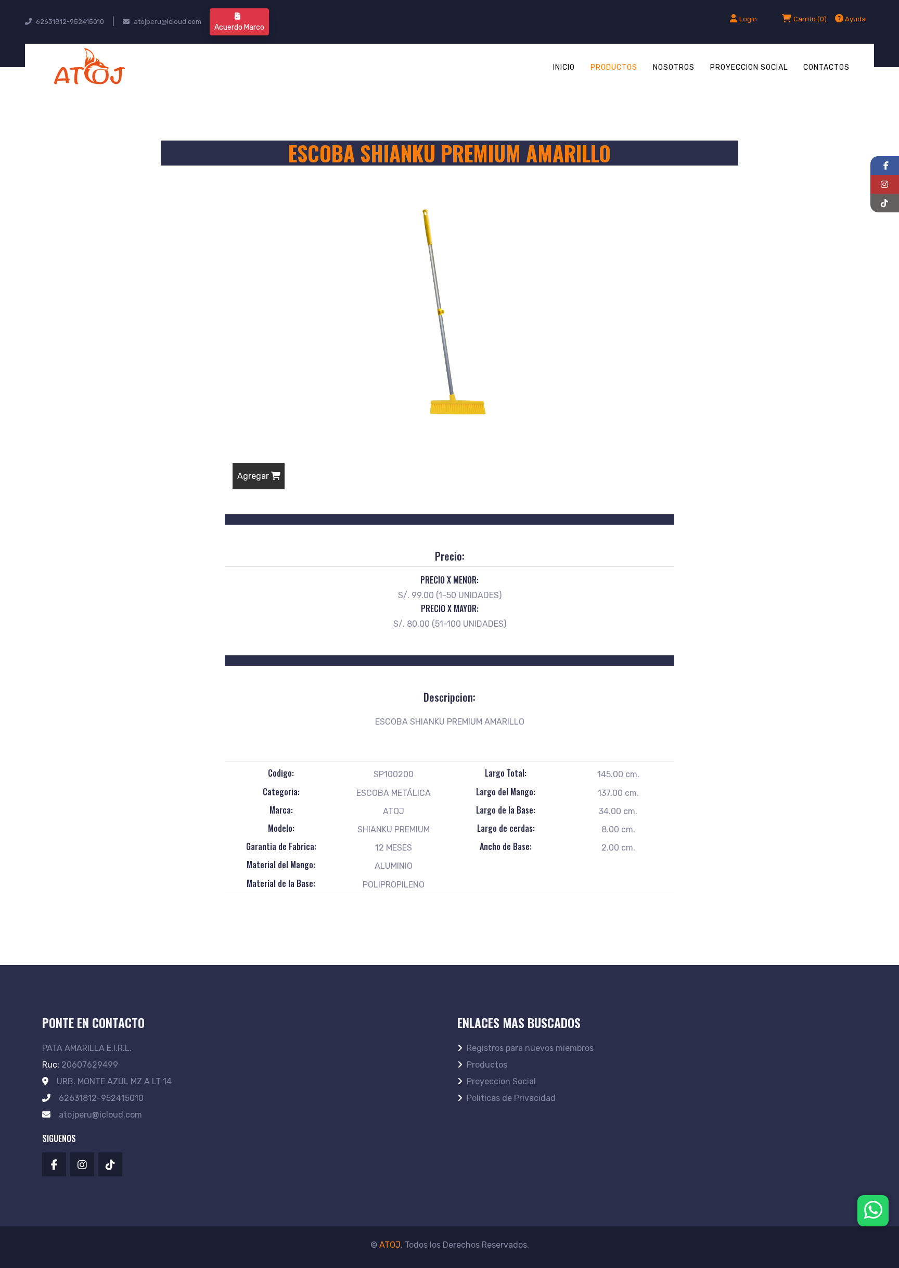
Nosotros (674, 67)
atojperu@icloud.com (167, 22)
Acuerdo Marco (239, 27)
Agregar (254, 476)
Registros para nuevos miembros (530, 1048)
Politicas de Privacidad (511, 1098)
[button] (850, 18)
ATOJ (390, 1245)
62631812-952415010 (70, 22)
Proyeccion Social (749, 67)
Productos (613, 67)
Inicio (564, 67)
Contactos (826, 67)
